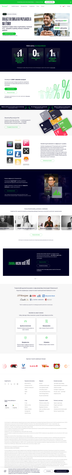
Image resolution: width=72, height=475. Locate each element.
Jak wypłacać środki (43, 387)
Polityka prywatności (44, 405)
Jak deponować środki (44, 385)
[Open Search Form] (60, 6)
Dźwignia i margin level (59, 389)
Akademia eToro (57, 393)
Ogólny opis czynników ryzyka (9, 447)
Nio (25, 393)
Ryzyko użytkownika (43, 395)
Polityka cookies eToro (44, 403)
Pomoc (40, 383)
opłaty (59, 36)
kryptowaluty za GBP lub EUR (55, 153)
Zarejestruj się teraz (9, 33)
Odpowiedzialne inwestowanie (60, 385)
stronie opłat (53, 67)
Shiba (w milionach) (29, 387)
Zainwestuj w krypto (47, 160)
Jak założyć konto (43, 389)
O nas (26, 403)
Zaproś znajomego (58, 403)
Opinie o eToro (28, 405)
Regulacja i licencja (43, 407)
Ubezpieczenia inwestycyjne (60, 409)
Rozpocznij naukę (36, 234)
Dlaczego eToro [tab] (24, 6)
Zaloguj (68, 6)
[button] (35, 278)
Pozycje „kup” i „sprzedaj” (60, 391)
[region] (36, 471)
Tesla (26, 389)
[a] (5, 384)
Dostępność (27, 411)
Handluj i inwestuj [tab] (15, 6)
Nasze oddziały (28, 409)
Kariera (26, 407)
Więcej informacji (11, 92)
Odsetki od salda (57, 387)
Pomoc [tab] (42, 6)
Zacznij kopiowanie (11, 190)
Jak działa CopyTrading (59, 383)
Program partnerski (58, 405)
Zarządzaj (48, 471)
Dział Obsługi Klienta (43, 393)
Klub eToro (56, 407)
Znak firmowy (28, 413)
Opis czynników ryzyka (44, 409)
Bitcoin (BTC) (28, 383)
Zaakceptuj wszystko (62, 471)
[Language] (64, 6)
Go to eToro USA (49, 2)
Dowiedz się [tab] (31, 6)
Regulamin (41, 411)
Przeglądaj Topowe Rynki (12, 127)
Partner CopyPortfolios (59, 411)
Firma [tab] (38, 6)
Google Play (15, 407)
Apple (26, 391)
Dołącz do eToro (10, 88)
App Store (7, 407)
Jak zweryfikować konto (44, 391)
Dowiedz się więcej (43, 269)
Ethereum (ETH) (28, 385)
